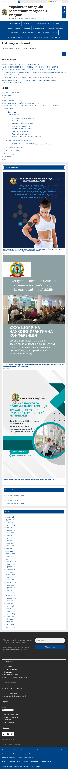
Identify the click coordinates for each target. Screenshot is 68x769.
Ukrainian (53, 1)
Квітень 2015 (9, 619)
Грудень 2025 (10, 520)
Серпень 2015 (10, 614)
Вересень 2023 (10, 530)
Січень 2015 (9, 624)
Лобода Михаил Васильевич (22, 129)
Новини (8, 498)
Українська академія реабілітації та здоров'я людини (28, 11)
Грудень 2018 (10, 559)
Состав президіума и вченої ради (15, 677)
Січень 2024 (9, 527)
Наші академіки (13, 115)
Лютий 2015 (9, 622)
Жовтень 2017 (10, 585)
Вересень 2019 (10, 548)
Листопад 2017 (10, 582)
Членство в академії (15, 150)
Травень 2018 (10, 574)
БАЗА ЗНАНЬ (8, 95)
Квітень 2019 (9, 556)
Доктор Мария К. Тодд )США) (22, 123)
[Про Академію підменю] (11, 749)
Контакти (7, 98)
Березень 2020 (10, 540)
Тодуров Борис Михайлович (22, 134)
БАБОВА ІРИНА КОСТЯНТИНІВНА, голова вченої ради (31, 144)
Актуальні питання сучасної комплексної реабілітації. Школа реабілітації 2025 (29, 77)
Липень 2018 (9, 572)
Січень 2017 (9, 593)
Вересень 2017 (10, 587)
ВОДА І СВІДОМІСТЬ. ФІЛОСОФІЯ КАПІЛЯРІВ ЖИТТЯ (20, 64)
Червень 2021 (10, 538)
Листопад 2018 (10, 561)
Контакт (6, 728)
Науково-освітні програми (14, 495)
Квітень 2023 (9, 535)
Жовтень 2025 (10, 522)
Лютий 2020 (9, 543)
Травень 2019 (10, 554)
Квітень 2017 (9, 590)
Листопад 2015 (10, 608)
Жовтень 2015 (10, 611)
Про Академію (9, 108)
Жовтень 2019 (10, 546)
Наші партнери (9, 100)
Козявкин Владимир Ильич (21, 126)
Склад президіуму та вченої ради (20, 140)
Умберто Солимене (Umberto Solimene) (26, 137)
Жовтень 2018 (10, 564)
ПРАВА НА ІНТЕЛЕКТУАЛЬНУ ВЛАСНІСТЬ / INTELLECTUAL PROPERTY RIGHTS (31, 106)
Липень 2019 (9, 551)
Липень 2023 (9, 533)
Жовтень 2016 (10, 595)
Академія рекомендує (11, 93)
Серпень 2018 (10, 569)
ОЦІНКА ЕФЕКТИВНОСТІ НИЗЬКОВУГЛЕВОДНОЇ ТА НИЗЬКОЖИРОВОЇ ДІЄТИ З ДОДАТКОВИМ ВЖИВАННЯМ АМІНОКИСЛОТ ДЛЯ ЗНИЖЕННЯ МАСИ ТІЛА (33, 250)
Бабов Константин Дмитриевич (23, 118)
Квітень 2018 (9, 577)
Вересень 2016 (10, 598)
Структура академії (15, 148)
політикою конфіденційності (11, 649)
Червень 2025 (10, 525)
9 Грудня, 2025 (7, 253)
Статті (6, 159)
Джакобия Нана (18, 121)
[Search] (19, 2)
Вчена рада (12, 112)
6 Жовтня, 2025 (7, 368)
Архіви (4, 707)
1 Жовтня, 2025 (7, 481)
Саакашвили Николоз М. (21, 131)
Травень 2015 (10, 616)
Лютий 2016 (9, 603)
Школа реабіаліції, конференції (16, 503)
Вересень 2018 (10, 567)
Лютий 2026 (9, 517)
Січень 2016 (9, 606)
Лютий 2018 (9, 580)
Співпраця (7, 156)
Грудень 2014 (10, 627)
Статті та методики (12, 500)
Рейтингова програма (11, 154)
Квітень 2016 (9, 601)
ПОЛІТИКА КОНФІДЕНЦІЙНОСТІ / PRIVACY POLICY (22, 103)
